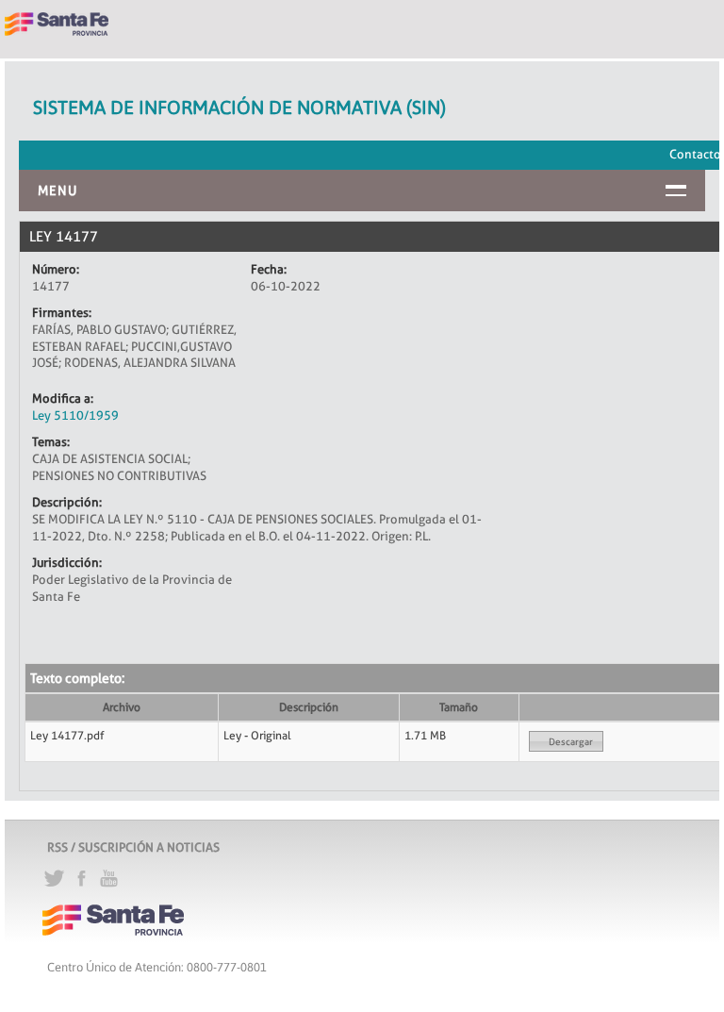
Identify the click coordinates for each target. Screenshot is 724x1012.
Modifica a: (62, 398)
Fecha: (269, 268)
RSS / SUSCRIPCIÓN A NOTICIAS (133, 846)
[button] (566, 741)
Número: (55, 268)
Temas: (51, 441)
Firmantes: (61, 312)
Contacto (695, 153)
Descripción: (67, 501)
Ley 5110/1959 (75, 415)
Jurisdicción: (67, 562)
